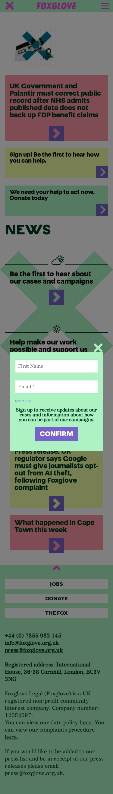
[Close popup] (98, 347)
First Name (36, 363)
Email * (30, 383)
